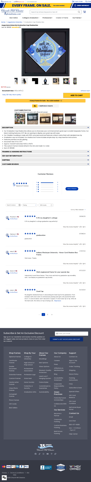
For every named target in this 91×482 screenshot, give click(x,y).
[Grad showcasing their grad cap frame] (20, 118)
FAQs (71, 384)
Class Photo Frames (13, 389)
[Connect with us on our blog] (55, 454)
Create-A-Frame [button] (62, 18)
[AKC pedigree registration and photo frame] (70, 118)
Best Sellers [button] (14, 18)
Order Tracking (74, 366)
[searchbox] (12, 205)
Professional (47, 18)
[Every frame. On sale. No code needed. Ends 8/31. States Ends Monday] (45, 5)
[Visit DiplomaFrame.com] (6, 1)
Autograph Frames (13, 395)
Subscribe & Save (75, 388)
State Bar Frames (15, 375)
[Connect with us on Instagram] (43, 454)
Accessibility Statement (58, 379)
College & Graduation (30, 18)
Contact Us (73, 357)
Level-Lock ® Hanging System (45, 377)
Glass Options (44, 366)
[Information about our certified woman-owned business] (75, 467)
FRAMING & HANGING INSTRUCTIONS (17, 152)
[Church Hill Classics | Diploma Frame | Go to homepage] (12, 12)
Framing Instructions (73, 379)
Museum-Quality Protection (45, 371)
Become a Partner (57, 414)
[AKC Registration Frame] (32, 118)
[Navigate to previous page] (39, 314)
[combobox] (29, 205)
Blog (55, 374)
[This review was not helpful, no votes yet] (83, 244)
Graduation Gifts (30, 392)
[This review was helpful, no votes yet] (80, 227)
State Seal (28, 378)
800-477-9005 (74, 425)
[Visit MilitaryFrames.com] (19, 1)
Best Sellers (13, 408)
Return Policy (73, 374)
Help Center (73, 434)
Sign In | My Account (73, 361)
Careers (57, 360)
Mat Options (43, 363)
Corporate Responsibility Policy (59, 386)
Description (7, 127)
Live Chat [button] (72, 421)
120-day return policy (12, 156)
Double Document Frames (13, 368)
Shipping (6, 160)
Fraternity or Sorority (28, 387)
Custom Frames (15, 378)
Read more (57, 301)
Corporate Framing (58, 420)
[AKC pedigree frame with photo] (45, 118)
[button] (88, 1)
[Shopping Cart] (84, 12)
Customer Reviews (10, 164)
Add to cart (77, 95)
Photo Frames (14, 400)
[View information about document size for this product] (22, 90)
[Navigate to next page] (52, 314)
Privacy (4, 473)
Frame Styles (43, 382)
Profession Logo (30, 375)
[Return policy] (60, 467)
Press (56, 364)
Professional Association (28, 370)
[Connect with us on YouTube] (48, 454)
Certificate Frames (13, 361)
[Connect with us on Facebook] (35, 454)
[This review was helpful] (80, 306)
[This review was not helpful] (83, 227)
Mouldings (43, 359)
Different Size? (85, 91)
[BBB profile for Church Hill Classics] (46, 467)
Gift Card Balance (72, 396)
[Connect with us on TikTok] (39, 454)
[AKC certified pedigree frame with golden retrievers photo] (57, 118)
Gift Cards (13, 404)
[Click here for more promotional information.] (61, 100)
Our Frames (77, 18)
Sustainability (44, 392)
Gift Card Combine (72, 402)
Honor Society (29, 382)
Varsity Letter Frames (14, 383)
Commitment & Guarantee (44, 387)
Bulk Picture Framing (58, 432)
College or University (28, 358)
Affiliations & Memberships (59, 369)
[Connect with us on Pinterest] (51, 454)
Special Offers (74, 392)
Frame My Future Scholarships (60, 399)
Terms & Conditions (17, 473)
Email (71, 417)
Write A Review (72, 189)
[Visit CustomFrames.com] (31, 1)
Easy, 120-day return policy (11, 95)
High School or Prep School (29, 364)
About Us (57, 357)
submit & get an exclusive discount (66, 339)
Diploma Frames (15, 357)
